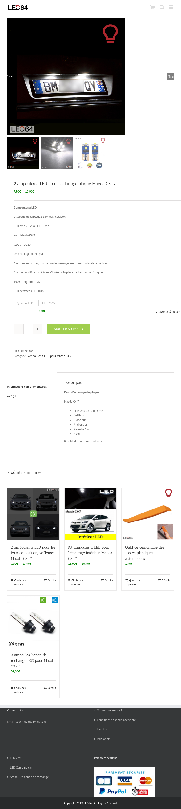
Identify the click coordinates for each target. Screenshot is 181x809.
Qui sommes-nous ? (109, 710)
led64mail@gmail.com (31, 722)
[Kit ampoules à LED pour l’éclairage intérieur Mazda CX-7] (91, 514)
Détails (51, 580)
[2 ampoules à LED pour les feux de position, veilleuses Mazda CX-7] (33, 514)
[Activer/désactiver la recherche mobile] (162, 7)
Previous (10, 76)
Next (171, 76)
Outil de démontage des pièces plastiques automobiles (144, 553)
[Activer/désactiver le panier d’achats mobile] (152, 7)
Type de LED (24, 303)
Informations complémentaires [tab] (27, 387)
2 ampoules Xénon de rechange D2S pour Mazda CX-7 (33, 660)
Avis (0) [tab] (11, 396)
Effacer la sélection (168, 312)
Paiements (103, 739)
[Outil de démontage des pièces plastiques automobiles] (148, 514)
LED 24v (15, 758)
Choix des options (20, 582)
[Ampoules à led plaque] (90, 76)
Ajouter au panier (68, 329)
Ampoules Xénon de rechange (29, 777)
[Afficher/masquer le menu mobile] (171, 7)
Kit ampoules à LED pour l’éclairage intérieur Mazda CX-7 (90, 553)
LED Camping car (21, 768)
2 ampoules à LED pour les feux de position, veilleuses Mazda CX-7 (33, 553)
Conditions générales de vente (116, 720)
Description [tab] (14, 377)
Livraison (102, 729)
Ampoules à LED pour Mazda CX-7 (50, 356)
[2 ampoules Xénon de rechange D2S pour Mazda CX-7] (33, 621)
